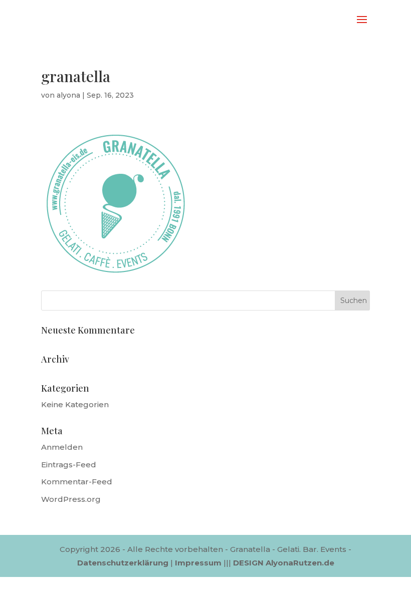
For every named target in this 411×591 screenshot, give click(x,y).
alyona (68, 95)
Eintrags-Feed (68, 464)
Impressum (198, 562)
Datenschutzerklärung (122, 562)
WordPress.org (71, 499)
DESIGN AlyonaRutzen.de (283, 562)
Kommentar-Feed (76, 481)
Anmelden (62, 447)
